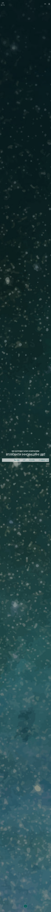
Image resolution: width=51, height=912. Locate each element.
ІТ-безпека (44, 460)
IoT (10, 460)
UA (45, 4)
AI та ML (18, 460)
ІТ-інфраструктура (31, 460)
